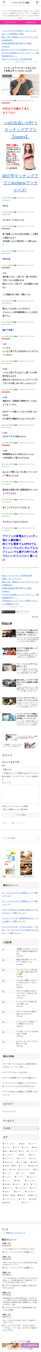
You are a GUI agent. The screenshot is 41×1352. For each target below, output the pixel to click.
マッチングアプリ (9, 612)
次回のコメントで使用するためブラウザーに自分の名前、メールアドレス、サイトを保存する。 (20, 776)
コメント (6, 783)
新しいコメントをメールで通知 (16, 806)
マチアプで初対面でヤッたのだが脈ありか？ (19, 1078)
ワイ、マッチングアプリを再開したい (16, 893)
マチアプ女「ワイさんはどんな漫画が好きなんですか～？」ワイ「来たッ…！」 (19, 1065)
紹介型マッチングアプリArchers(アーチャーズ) (20, 50)
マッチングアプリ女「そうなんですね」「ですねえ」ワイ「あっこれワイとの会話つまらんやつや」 (20, 930)
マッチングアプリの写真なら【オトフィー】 (19, 31)
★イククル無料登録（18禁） (13, 34)
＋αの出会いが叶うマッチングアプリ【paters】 (20, 129)
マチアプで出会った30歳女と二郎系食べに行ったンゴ (19, 1093)
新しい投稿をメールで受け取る (16, 809)
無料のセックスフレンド (15, 1233)
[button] (37, 838)
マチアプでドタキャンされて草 (14, 1072)
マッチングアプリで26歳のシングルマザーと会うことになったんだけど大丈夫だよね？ (19, 1084)
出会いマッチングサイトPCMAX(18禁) (17, 59)
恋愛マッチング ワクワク (11, 579)
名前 (3, 765)
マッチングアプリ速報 (20, 3)
